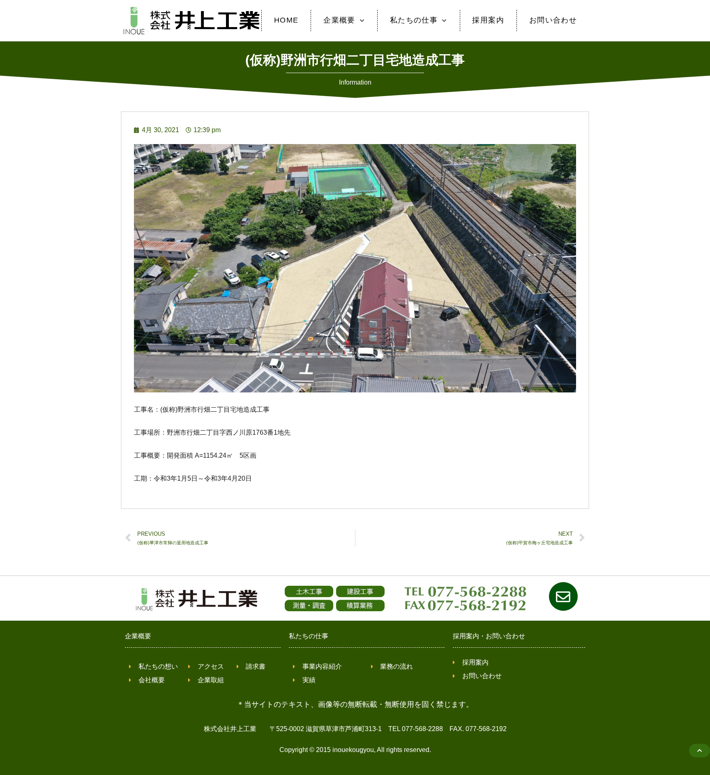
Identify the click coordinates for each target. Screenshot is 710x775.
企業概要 (138, 636)
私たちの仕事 (308, 636)
